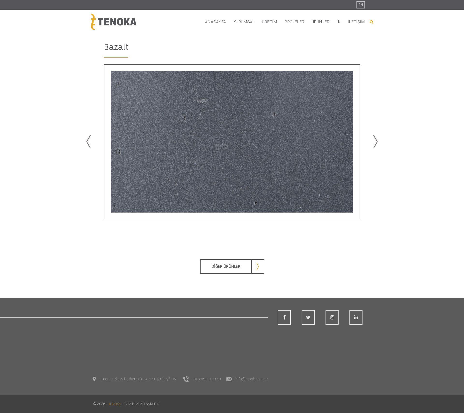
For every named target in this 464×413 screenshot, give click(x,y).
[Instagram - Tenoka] (332, 317)
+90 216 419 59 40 (206, 379)
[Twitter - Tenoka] (308, 317)
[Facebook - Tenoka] (284, 317)
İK (339, 21)
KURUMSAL (244, 21)
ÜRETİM (269, 21)
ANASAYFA (215, 21)
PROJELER (294, 21)
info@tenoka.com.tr (251, 379)
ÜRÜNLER (320, 21)
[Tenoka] (114, 22)
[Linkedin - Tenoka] (355, 317)
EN (360, 5)
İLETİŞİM (356, 21)
